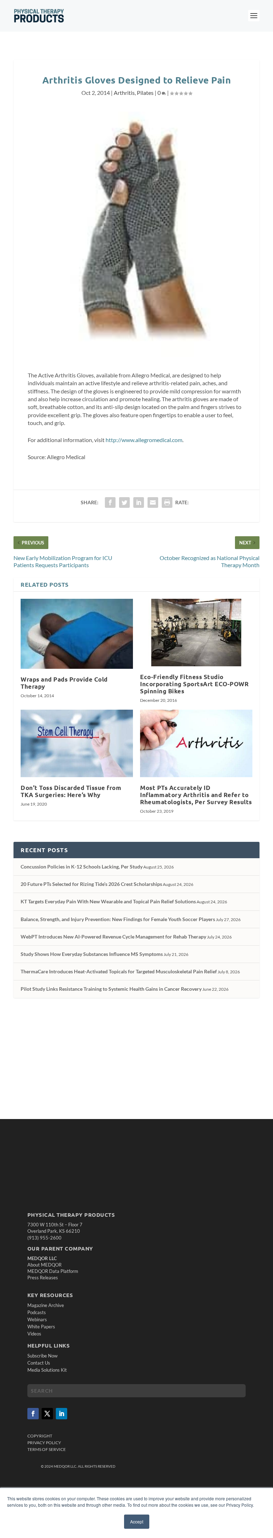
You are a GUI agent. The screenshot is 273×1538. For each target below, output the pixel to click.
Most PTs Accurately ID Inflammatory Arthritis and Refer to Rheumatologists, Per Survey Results (196, 795)
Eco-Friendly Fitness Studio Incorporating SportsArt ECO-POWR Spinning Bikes (194, 684)
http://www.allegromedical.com (144, 439)
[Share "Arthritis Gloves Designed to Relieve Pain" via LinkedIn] (139, 502)
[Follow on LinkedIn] (61, 1413)
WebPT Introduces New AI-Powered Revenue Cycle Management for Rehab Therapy (113, 937)
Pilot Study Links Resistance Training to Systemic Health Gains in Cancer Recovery (111, 989)
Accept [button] (136, 1521)
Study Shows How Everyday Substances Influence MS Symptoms (92, 954)
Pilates (145, 92)
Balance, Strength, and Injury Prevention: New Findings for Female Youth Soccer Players (118, 919)
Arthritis (124, 92)
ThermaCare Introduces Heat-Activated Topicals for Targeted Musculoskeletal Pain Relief (119, 971)
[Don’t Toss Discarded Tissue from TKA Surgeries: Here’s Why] (77, 743)
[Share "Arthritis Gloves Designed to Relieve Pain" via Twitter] (124, 502)
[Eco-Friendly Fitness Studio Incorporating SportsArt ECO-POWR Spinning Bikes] (196, 632)
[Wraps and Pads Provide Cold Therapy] (77, 633)
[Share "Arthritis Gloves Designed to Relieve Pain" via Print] (167, 502)
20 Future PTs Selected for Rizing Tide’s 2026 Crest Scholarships (91, 884)
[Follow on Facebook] (33, 1413)
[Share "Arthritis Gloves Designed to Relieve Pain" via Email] (153, 502)
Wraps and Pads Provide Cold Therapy (64, 683)
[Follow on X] (47, 1413)
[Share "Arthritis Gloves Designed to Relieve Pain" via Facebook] (110, 502)
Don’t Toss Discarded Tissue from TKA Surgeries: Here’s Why (71, 791)
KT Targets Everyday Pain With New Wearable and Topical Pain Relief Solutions (108, 901)
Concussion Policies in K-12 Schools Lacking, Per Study (82, 867)
